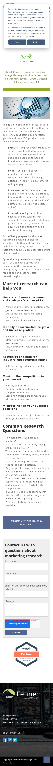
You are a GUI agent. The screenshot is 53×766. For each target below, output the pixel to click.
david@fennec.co (11, 715)
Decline (36, 42)
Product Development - (37, 75)
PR (37, 82)
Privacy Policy (9, 763)
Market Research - (15, 71)
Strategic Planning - (14, 75)
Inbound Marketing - (25, 82)
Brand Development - (36, 71)
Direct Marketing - (39, 78)
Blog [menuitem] (7, 51)
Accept (17, 42)
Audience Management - (17, 78)
